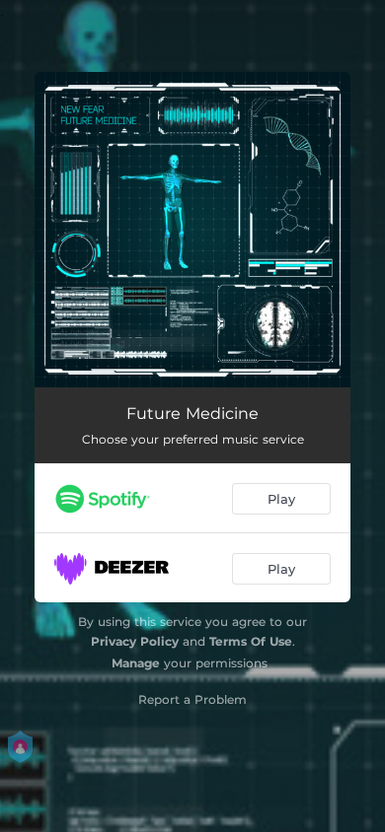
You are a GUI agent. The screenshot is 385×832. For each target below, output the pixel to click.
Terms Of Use (250, 641)
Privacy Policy (135, 641)
